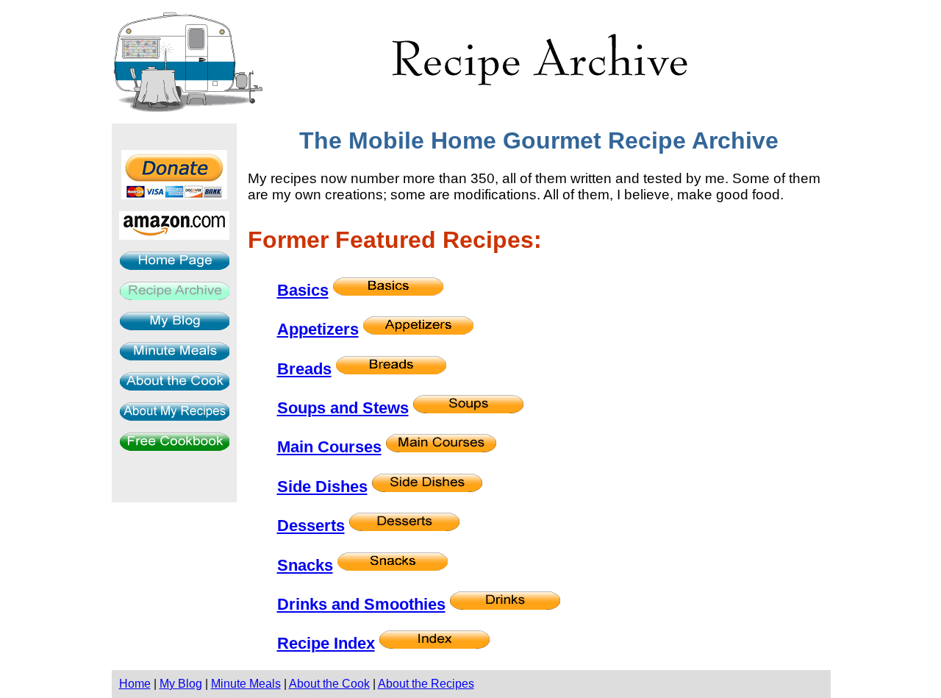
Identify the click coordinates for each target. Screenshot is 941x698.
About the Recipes (426, 683)
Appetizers (318, 329)
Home (135, 683)
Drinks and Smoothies (361, 604)
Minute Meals (246, 683)
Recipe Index (326, 643)
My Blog (181, 683)
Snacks (305, 565)
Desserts (311, 525)
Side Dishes (322, 486)
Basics (303, 290)
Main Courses (329, 447)
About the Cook (329, 683)
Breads (304, 369)
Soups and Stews (343, 408)
